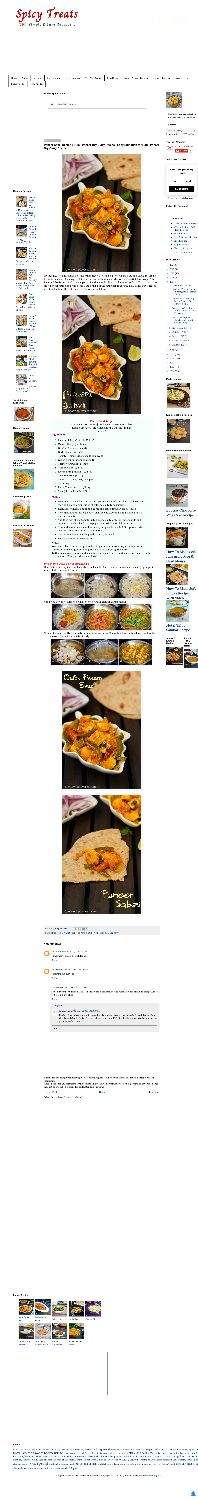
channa (72, 1459)
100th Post (28, 1450)
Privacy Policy (182, 78)
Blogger (156, 1475)
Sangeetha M (66, 1010)
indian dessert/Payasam (183, 1459)
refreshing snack (166, 1463)
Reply (54, 960)
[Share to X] (80, 928)
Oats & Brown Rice (89, 1456)
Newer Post (51, 1092)
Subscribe (37, 78)
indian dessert (163, 1459)
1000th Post (18, 1450)
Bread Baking (180, 240)
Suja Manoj (56, 969)
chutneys (81, 1459)
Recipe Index (53, 78)
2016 (172, 350)
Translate (190, 134)
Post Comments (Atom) (70, 1097)
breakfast (37, 1459)
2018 (172, 277)
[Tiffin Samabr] (177, 621)
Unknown (56, 951)
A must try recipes (83, 1449)
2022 (172, 273)
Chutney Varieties (183, 248)
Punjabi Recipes (109, 1456)
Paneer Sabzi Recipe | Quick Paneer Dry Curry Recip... (183, 301)
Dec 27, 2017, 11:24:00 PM (74, 951)
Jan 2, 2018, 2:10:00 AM (75, 987)
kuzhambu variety (58, 1463)
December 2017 (180, 285)
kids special (57, 933)
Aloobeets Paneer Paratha (42, 1343)
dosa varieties (111, 1459)
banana (190, 1456)
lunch (71, 1463)
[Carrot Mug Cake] (21, 517)
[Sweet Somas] (174, 664)
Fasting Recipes (69, 1453)
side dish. (104, 933)
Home (14, 78)
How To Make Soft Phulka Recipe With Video (181, 593)
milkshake (103, 1464)
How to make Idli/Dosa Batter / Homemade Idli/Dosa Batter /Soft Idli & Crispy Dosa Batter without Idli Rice (26, 209)
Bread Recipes (18, 83)
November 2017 (180, 327)
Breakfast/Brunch (119, 1449)
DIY (142, 1450)
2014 (172, 358)
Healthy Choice (134, 1453)
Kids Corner (113, 78)
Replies (58, 1005)
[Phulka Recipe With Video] (177, 584)
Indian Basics (161, 1453)
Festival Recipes (84, 1453)
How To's (149, 1453)
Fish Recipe (97, 1453)
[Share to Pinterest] (86, 928)
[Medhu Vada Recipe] (22, 546)
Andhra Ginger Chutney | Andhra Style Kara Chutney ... (184, 311)
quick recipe (93, 933)
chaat (65, 1459)
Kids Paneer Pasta (24, 1319)
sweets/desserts (59, 1468)
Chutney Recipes (161, 78)
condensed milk (95, 1459)
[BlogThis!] (77, 928)
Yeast (156, 1456)
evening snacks (128, 1459)
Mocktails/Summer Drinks (27, 1456)
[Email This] (74, 928)
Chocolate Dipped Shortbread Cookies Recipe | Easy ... (183, 320)
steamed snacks (21, 1468)
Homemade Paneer (24, 1343)
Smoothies (124, 1456)
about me (164, 1456)
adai (171, 1456)
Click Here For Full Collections (182, 117)
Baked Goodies (72, 78)
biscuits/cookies (21, 1459)
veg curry (114, 933)
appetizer (180, 1456)
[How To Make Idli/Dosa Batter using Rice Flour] (177, 547)
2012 (172, 366)
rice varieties (184, 1463)
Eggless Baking (181, 244)
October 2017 (179, 332)
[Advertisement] (105, 53)
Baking (97, 1449)
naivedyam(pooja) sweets (121, 1463)
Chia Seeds (135, 1449)
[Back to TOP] (193, 1494)
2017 (172, 281)
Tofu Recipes (36, 83)
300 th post (48, 1450)
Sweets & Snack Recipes (136, 78)
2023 (172, 269)
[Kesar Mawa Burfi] (179, 107)
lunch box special (72, 933)
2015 (172, 354)
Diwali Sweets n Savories (28, 1453)
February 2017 (179, 340)
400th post (58, 1450)
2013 (172, 362)
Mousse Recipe (50, 1456)
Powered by (174, 198)
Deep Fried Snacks (183, 252)
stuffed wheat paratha (40, 1468)
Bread (106, 1449)
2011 (172, 371)
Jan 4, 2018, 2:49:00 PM (88, 1010)
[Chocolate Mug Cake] (177, 506)
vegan (73, 1467)
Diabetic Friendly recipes (181, 1449)
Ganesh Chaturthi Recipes (114, 1453)
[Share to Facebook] (83, 928)
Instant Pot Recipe (177, 1453)
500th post (67, 1450)
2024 (172, 264)
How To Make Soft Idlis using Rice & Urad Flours (181, 556)
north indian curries (146, 1463)
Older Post (153, 1092)
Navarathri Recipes (68, 1456)
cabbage (57, 1459)
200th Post (38, 1450)
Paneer (84, 933)
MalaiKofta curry (40, 1319)
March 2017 (178, 336)
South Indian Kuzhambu (141, 1456)
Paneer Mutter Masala (75, 1343)
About (25, 78)
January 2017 (179, 344)
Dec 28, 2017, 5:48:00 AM (75, 969)
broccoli (48, 1459)
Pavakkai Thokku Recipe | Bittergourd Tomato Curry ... (184, 292)
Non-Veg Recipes (93, 78)
